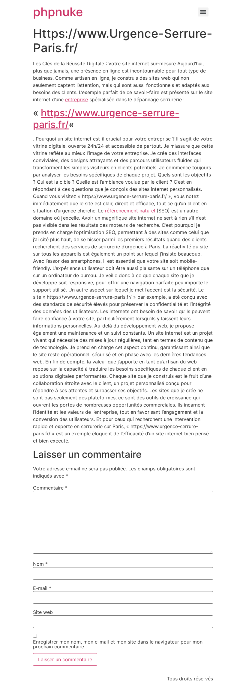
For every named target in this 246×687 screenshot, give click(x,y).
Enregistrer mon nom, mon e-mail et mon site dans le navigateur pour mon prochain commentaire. (117, 644)
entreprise (76, 99)
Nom (40, 563)
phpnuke (58, 11)
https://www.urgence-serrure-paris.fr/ (106, 118)
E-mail (42, 588)
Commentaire (50, 487)
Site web (43, 612)
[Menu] (203, 11)
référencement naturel (130, 211)
